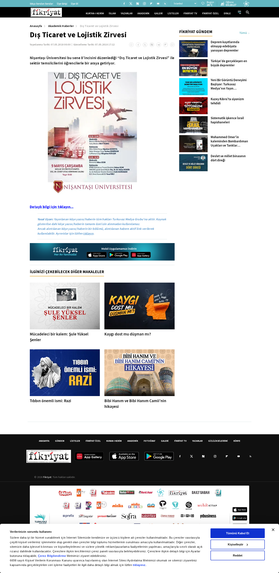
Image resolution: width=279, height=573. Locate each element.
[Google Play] (119, 255)
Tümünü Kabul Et (237, 533)
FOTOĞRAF (149, 440)
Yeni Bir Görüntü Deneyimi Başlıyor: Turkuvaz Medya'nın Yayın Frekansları (229, 84)
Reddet (237, 555)
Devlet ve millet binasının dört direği (228, 158)
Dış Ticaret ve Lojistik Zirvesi (99, 26)
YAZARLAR (126, 13)
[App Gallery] (141, 255)
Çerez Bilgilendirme (52, 555)
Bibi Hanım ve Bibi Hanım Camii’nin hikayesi (135, 403)
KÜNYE (236, 440)
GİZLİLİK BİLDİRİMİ (218, 440)
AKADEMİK (143, 13)
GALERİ (158, 13)
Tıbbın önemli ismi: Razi (50, 400)
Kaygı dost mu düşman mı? (127, 334)
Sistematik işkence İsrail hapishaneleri (227, 120)
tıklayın (88, 233)
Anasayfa (36, 26)
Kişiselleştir (235, 544)
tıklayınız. (140, 565)
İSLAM (112, 13)
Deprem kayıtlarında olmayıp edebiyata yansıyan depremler (225, 46)
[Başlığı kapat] (273, 529)
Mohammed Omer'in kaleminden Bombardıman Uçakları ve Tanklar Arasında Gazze (229, 141)
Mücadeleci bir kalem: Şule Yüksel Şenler (59, 336)
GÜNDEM (59, 440)
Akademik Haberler (61, 26)
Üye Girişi (62, 3)
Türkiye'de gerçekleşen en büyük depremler (229, 63)
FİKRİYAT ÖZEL (210, 13)
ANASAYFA (44, 440)
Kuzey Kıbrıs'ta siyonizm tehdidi (227, 101)
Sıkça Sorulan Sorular (41, 3)
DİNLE (227, 13)
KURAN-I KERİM (114, 440)
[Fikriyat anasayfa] (65, 252)
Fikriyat (47, 477)
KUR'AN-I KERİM (95, 13)
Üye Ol (74, 3)
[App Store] (97, 255)
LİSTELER (173, 13)
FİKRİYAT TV (190, 13)
